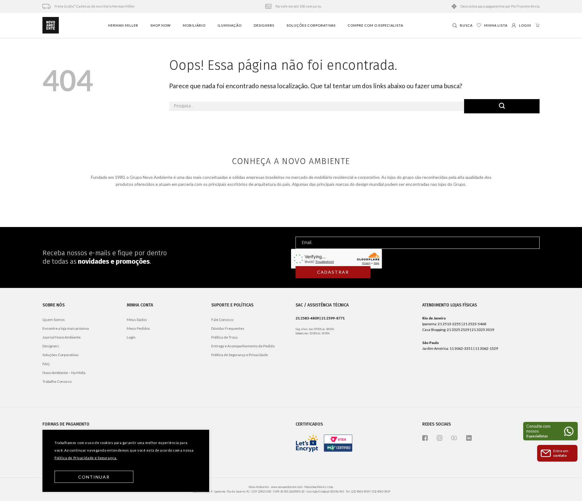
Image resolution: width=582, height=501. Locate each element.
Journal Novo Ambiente (61, 337)
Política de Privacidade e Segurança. (86, 458)
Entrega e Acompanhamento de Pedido (243, 346)
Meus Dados (137, 319)
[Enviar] (502, 106)
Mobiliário (194, 25)
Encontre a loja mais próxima (65, 328)
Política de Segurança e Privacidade (239, 354)
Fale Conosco (222, 319)
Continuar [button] (94, 476)
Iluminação (230, 25)
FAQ (46, 364)
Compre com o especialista (375, 25)
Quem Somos (53, 319)
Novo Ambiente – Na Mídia (63, 372)
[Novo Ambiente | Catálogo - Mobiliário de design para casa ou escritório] (50, 25)
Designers (264, 25)
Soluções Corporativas (311, 25)
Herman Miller (123, 25)
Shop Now (160, 25)
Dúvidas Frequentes (227, 328)
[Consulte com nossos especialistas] (550, 431)
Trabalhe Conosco (57, 381)
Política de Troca (224, 337)
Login (131, 337)
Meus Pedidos (138, 328)
